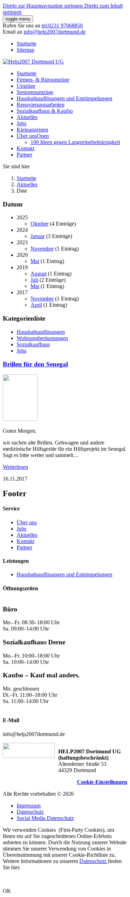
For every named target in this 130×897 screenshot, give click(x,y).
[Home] (33, 62)
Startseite (26, 43)
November (42, 249)
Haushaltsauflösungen (41, 332)
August (38, 274)
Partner (24, 155)
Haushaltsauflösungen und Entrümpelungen (64, 98)
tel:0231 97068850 (62, 25)
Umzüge (26, 86)
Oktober (40, 224)
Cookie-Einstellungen (102, 782)
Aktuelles (27, 117)
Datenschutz (93, 861)
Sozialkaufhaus (33, 344)
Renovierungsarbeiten (40, 105)
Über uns (27, 136)
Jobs (21, 123)
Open (43, 136)
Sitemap (25, 50)
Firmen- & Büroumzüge (43, 80)
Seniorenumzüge (35, 92)
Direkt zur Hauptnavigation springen (43, 6)
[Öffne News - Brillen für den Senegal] (20, 419)
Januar (38, 236)
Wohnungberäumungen (42, 338)
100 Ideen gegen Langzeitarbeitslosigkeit (75, 142)
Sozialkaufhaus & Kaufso (45, 111)
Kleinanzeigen (32, 130)
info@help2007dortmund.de (55, 32)
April (36, 305)
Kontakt (25, 148)
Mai (35, 261)
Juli (34, 280)
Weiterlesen (15, 467)
